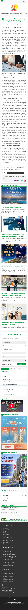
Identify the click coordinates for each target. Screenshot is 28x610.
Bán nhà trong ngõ (7, 543)
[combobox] (14, 346)
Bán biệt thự (6, 371)
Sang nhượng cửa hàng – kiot (9, 573)
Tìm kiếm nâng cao (7, 364)
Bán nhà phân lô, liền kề (8, 394)
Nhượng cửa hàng (6, 571)
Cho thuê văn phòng (7, 564)
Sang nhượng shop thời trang (9, 581)
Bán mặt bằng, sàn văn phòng (10, 384)
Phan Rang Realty (6, 24)
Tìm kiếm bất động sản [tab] (14, 334)
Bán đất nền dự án (7, 379)
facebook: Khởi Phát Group (7, 592)
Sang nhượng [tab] (22, 368)
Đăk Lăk (5, 493)
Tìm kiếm (22, 364)
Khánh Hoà (5, 495)
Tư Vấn (23, 24)
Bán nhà (5, 386)
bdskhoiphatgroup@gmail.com (9, 588)
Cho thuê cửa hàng (7, 553)
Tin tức (7, 13)
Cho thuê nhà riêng (7, 560)
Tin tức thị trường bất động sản (15, 173)
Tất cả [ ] (5, 500)
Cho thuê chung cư (7, 551)
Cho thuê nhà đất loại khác (8, 557)
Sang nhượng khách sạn (8, 574)
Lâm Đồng (5, 498)
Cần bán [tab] (5, 368)
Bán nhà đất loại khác (8, 389)
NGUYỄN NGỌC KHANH (6, 507)
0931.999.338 (15, 600)
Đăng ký (23, 2)
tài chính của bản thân (16, 98)
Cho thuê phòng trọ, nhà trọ (8, 562)
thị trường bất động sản (16, 31)
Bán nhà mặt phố (7, 391)
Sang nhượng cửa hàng (8, 565)
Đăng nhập (25, 2)
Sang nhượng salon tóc (8, 579)
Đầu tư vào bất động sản (8, 37)
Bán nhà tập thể (6, 542)
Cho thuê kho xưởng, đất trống (9, 554)
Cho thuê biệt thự (6, 550)
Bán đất (5, 376)
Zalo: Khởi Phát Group (6, 590)
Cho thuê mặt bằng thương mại (9, 556)
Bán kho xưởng (6, 381)
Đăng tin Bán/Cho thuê (20, 2)
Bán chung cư (6, 374)
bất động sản (10, 75)
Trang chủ (3, 13)
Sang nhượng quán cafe (8, 578)
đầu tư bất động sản (21, 148)
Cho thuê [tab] (13, 368)
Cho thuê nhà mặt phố (7, 559)
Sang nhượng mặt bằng (8, 576)
